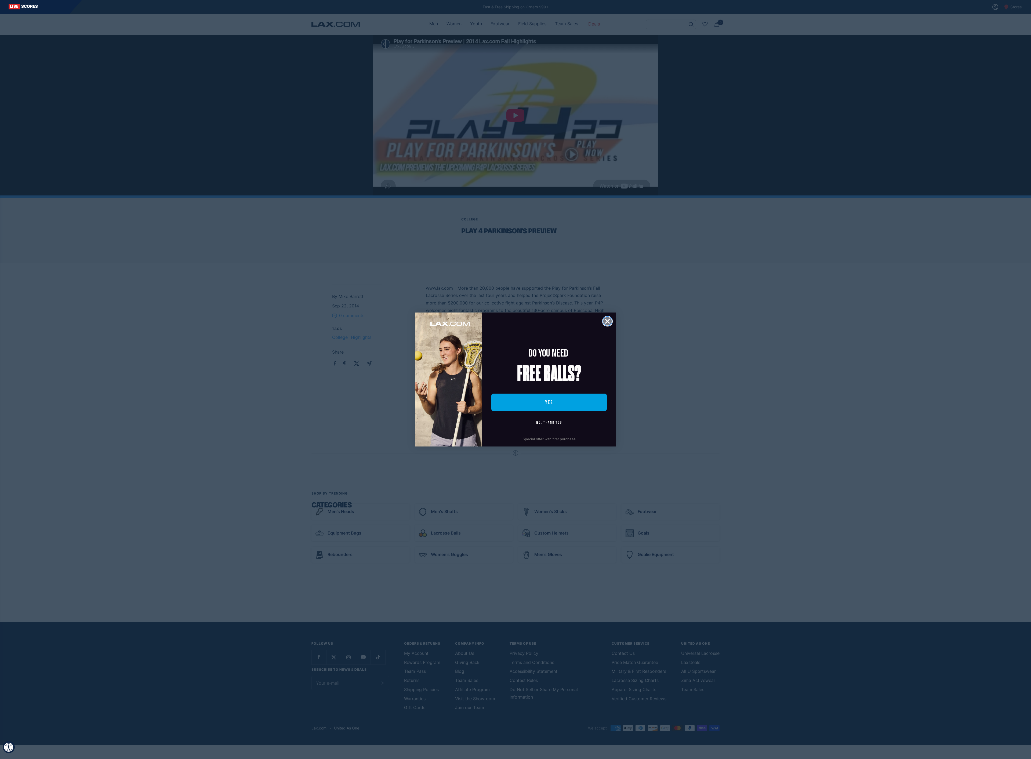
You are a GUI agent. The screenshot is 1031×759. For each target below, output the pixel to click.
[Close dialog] (607, 321)
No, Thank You (549, 422)
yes (549, 402)
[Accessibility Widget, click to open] (9, 747)
